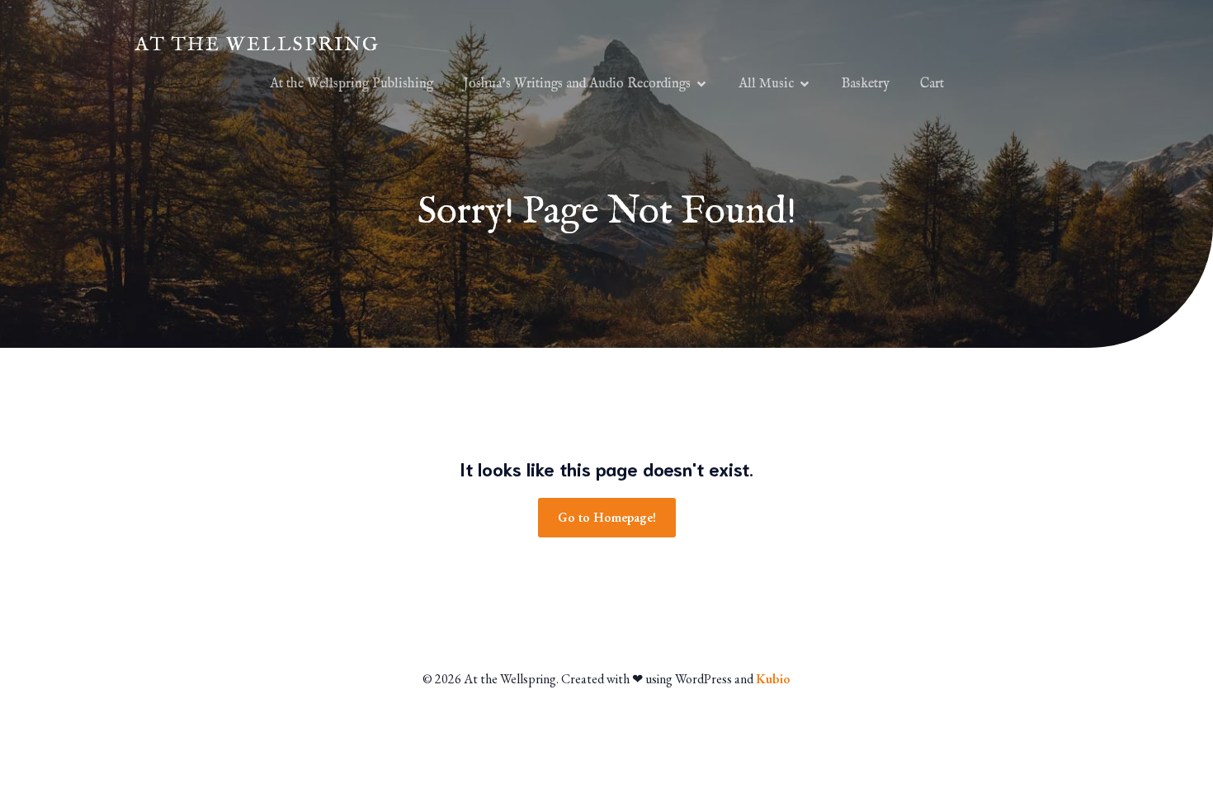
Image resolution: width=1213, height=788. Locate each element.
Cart (932, 84)
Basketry (866, 84)
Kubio (773, 678)
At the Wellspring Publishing (351, 84)
